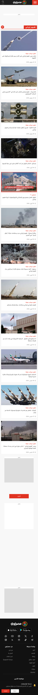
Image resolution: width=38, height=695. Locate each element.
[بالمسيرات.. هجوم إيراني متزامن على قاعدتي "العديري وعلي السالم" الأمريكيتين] (19, 77)
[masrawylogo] (19, 623)
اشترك (5, 691)
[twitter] (26, 636)
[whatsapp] (6, 636)
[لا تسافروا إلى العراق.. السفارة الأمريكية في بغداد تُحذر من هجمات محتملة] (19, 323)
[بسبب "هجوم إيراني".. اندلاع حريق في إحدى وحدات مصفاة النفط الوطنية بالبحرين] (19, 431)
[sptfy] (19, 639)
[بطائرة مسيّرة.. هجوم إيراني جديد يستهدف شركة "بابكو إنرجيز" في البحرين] (19, 218)
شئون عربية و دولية (31, 54)
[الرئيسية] (19, 2)
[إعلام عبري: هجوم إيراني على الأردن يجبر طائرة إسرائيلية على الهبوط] (19, 41)
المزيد (19, 496)
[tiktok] (26, 639)
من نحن (11, 650)
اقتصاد (33, 653)
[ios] (12, 630)
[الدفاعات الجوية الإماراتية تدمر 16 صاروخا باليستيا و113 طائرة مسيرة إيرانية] (19, 359)
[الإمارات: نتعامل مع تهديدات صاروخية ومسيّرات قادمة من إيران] (19, 395)
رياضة (33, 656)
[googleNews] (6, 639)
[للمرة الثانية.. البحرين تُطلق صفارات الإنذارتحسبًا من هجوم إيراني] (19, 112)
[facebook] (32, 636)
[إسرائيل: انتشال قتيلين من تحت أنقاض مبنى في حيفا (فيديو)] (19, 148)
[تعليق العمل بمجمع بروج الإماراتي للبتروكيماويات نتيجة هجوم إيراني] (19, 182)
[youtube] (12, 636)
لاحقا (14, 691)
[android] (25, 630)
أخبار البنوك (32, 663)
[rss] (12, 639)
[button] (35, 2)
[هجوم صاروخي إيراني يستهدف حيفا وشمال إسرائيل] (19, 290)
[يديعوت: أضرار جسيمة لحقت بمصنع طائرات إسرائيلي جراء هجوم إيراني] (19, 254)
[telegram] (32, 639)
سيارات (33, 669)
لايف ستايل (32, 659)
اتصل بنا (10, 653)
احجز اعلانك (10, 656)
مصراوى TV (33, 195)
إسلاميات (32, 672)
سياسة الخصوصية (8, 659)
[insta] (19, 636)
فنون (33, 666)
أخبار (34, 650)
